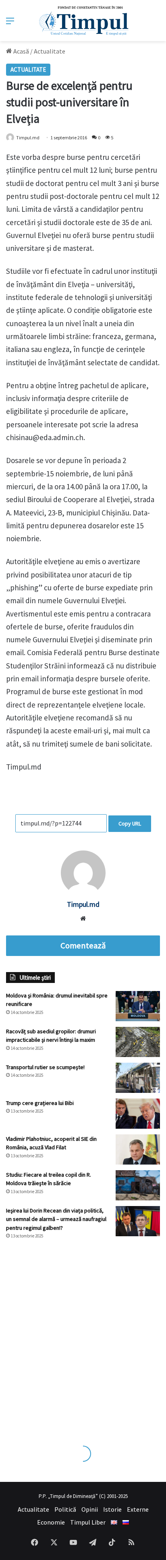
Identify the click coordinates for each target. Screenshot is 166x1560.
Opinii (89, 1509)
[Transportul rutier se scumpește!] (138, 1078)
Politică (65, 1509)
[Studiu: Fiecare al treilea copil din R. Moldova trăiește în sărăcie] (138, 1185)
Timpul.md (83, 904)
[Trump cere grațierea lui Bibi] (138, 1114)
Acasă (20, 51)
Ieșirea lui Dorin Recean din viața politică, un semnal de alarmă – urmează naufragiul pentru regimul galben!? (56, 1219)
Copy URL (129, 823)
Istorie (112, 1509)
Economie (51, 1522)
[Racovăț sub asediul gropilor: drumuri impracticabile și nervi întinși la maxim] (138, 1042)
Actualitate (49, 51)
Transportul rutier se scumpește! (45, 1067)
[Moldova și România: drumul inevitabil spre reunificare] (138, 1006)
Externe (138, 1509)
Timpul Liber (88, 1522)
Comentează (83, 945)
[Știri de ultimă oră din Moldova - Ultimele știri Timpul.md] (83, 20)
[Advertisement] (83, 1334)
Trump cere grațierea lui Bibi (40, 1103)
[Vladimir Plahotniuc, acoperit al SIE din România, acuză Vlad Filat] (138, 1149)
